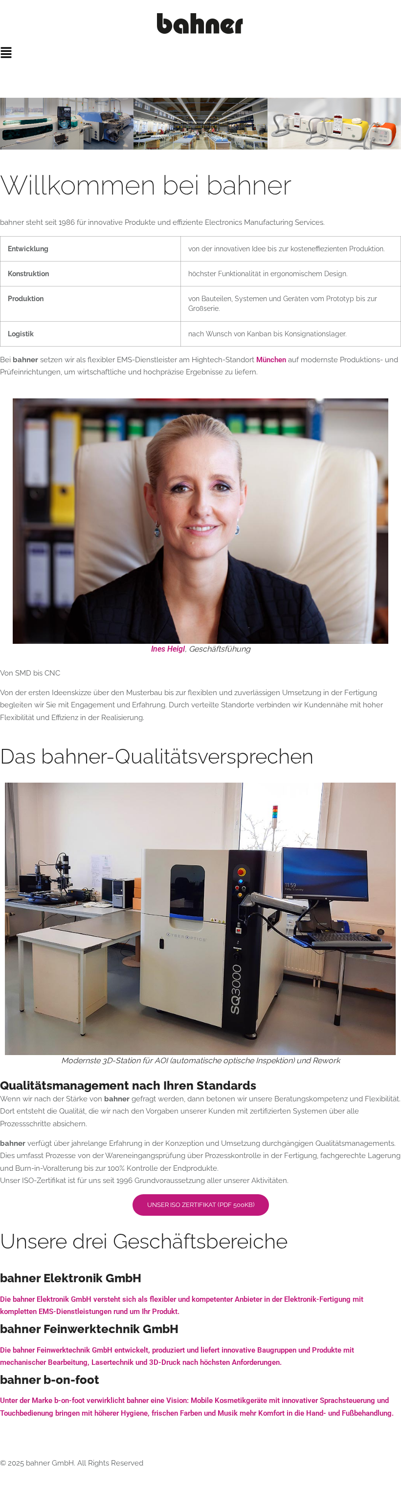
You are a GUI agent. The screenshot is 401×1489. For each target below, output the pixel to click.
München (271, 359)
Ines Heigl (168, 649)
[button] (200, 53)
